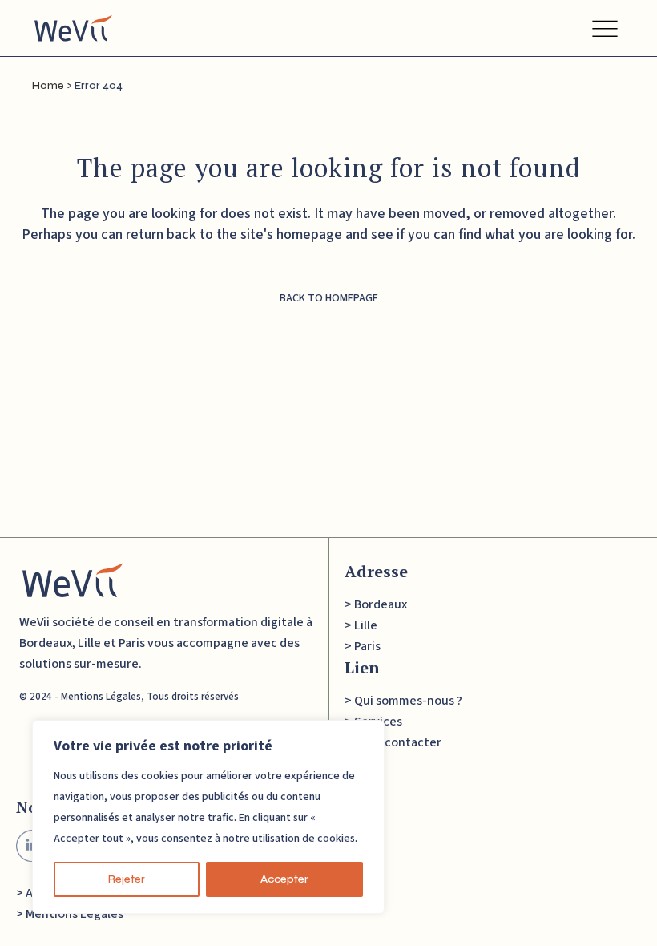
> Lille (361, 625)
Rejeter (126, 879)
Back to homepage (329, 298)
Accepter (284, 879)
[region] (208, 817)
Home (48, 85)
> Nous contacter (393, 742)
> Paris (363, 646)
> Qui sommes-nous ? (403, 701)
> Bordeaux (376, 604)
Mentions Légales (101, 696)
